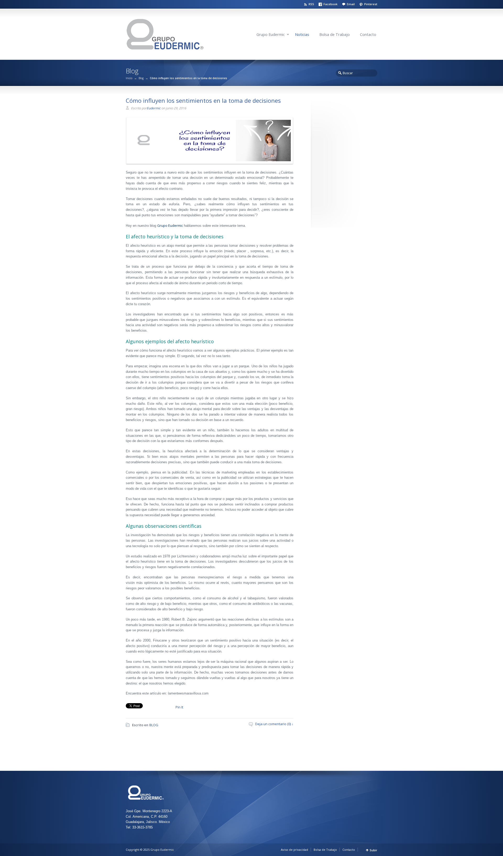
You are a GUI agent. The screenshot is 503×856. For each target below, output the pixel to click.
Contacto (368, 34)
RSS (311, 4)
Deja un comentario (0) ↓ (274, 724)
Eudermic (154, 108)
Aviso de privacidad (294, 850)
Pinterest (370, 4)
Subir (373, 850)
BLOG (153, 725)
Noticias (302, 34)
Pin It (179, 707)
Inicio (129, 78)
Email (351, 4)
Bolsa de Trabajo (334, 34)
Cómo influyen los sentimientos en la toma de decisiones (203, 100)
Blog (141, 78)
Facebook (330, 4)
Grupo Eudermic (270, 34)
